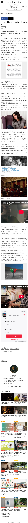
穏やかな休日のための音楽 (7, 351)
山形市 (3, 348)
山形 (6, 14)
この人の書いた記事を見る (14, 386)
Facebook (4, 18)
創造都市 (7, 348)
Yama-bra (10, 383)
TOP (2, 14)
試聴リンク (15, 59)
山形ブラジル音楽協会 (14, 348)
